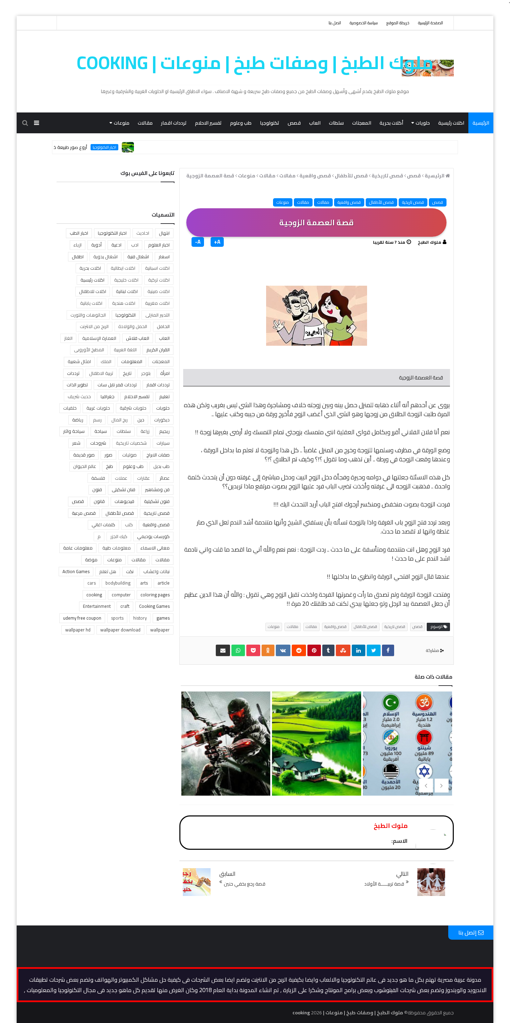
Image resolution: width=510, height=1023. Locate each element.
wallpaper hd (78, 630)
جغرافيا (107, 396)
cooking (94, 594)
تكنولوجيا (269, 122)
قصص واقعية (349, 202)
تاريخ (127, 373)
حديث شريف (79, 396)
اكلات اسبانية (157, 268)
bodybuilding (117, 583)
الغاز (68, 338)
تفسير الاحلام (208, 122)
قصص (294, 122)
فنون (97, 489)
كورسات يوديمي (153, 536)
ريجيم (164, 431)
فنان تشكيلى (123, 489)
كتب (129, 524)
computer (121, 594)
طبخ (109, 466)
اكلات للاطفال (92, 291)
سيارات (163, 443)
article (164, 583)
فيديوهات (124, 501)
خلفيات (70, 408)
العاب (315, 122)
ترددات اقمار (174, 122)
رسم (97, 420)
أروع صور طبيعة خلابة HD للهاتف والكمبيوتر (69, 147)
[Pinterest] (314, 650)
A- (198, 242)
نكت (130, 571)
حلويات (423, 122)
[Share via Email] (223, 650)
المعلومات (131, 361)
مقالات (145, 122)
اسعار (164, 256)
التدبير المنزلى (157, 315)
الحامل (163, 326)
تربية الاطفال (101, 373)
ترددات (73, 373)
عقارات (143, 478)
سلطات (336, 122)
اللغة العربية (125, 349)
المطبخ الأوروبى (89, 349)
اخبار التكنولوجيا (128, 147)
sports (117, 618)
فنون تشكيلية (157, 501)
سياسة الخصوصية (364, 23)
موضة (91, 559)
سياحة (100, 431)
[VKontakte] (283, 650)
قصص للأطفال (381, 202)
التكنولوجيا (126, 315)
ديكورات (162, 420)
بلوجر (146, 373)
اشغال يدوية (105, 256)
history (140, 618)
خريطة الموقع (397, 23)
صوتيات (129, 455)
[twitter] (374, 650)
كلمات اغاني (103, 524)
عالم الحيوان (84, 466)
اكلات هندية (123, 303)
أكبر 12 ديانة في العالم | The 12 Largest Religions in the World (406, 772)
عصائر (165, 478)
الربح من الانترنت (94, 326)
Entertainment (97, 606)
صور (108, 455)
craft (124, 606)
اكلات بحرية (90, 268)
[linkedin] (358, 650)
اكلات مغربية (157, 303)
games (163, 618)
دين (140, 420)
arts (144, 583)
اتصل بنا (335, 23)
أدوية (96, 245)
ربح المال (119, 420)
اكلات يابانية (91, 303)
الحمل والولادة (132, 326)
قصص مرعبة (84, 513)
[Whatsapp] (238, 650)
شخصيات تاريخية (131, 443)
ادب (134, 245)
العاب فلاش (137, 338)
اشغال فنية (138, 256)
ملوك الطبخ (429, 242)
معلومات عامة (78, 548)
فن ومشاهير (157, 489)
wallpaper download (120, 630)
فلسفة (98, 478)
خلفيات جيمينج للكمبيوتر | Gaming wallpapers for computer (225, 772)
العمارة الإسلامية (99, 338)
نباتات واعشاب (156, 571)
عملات (121, 478)
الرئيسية (481, 122)
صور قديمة (84, 455)
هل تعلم (107, 571)
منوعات (121, 122)
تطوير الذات (77, 384)
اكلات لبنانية (127, 291)
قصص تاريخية (413, 202)
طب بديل (161, 466)
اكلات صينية (158, 291)
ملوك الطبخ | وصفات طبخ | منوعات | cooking (255, 62)
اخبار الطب (79, 233)
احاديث (142, 233)
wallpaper (160, 630)
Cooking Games (154, 606)
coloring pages (155, 594)
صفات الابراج (158, 455)
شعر (76, 443)
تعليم (164, 396)
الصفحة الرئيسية (430, 23)
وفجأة (342, 477)
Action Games (76, 571)
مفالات (323, 202)
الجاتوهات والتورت (88, 315)
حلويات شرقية (133, 408)
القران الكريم (158, 349)
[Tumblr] (328, 650)
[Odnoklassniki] (268, 650)
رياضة (77, 420)
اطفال (78, 256)
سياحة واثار (74, 431)
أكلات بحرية (391, 122)
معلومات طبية (116, 548)
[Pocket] (253, 650)
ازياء (78, 245)
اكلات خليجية (126, 280)
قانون (99, 501)
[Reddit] (299, 650)
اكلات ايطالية (123, 268)
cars (91, 583)
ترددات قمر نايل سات (117, 384)
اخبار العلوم (159, 245)
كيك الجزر (118, 536)
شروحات (98, 443)
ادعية (116, 245)
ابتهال (164, 233)
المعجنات (361, 122)
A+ (217, 242)
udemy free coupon (82, 618)
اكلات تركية (159, 280)
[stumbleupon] (343, 650)
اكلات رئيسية (451, 122)
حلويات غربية (98, 408)
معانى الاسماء (155, 548)
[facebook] (388, 650)
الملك (106, 361)
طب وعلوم (241, 122)
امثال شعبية (79, 361)
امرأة (165, 373)
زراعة (145, 431)
